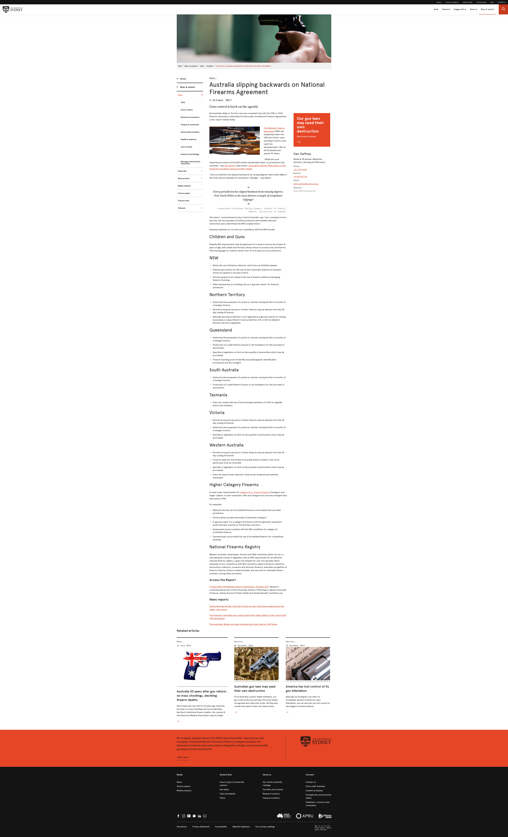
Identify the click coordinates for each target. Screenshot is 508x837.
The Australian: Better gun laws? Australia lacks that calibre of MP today (243, 624)
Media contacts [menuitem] (184, 186)
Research (446, 9)
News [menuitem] (180, 95)
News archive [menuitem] (183, 178)
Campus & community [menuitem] (190, 125)
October (210, 66)
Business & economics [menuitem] (190, 117)
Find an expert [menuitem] (184, 193)
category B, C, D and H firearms (255, 492)
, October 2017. (239, 586)
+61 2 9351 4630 (300, 169)
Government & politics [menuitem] (190, 132)
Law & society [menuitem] (186, 147)
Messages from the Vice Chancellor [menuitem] (190, 163)
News (202, 66)
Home (180, 66)
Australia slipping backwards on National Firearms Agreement (243, 66)
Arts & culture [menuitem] (187, 110)
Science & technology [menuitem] (190, 154)
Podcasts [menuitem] (181, 208)
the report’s (230, 165)
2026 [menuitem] (183, 102)
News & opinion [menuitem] (187, 87)
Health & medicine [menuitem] (188, 139)
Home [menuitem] (183, 78)
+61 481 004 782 (300, 176)
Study (436, 9)
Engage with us (460, 9)
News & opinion (487, 9)
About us (473, 9)
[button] (503, 9)
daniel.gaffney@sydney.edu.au (306, 184)
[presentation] (202, 680)
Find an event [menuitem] (183, 201)
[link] (438, 2)
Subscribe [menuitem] (182, 171)
